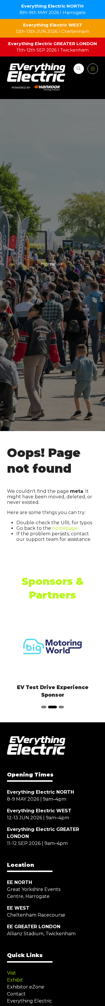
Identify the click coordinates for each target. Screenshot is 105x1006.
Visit (11, 973)
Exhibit (15, 980)
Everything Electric (29, 1001)
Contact (16, 994)
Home (48, 264)
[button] (79, 68)
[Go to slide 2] (52, 707)
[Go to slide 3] (61, 707)
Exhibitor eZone (25, 987)
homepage (65, 528)
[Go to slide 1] (43, 707)
